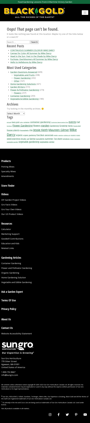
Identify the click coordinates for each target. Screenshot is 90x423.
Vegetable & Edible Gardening (24, 99)
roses (78, 135)
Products (6, 161)
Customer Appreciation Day (59, 122)
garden (45, 125)
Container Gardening (20, 96)
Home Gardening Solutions (23, 84)
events (72, 121)
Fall (78, 122)
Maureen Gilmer (59, 130)
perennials (49, 135)
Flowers (17, 93)
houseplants (24, 130)
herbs (70, 126)
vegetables (44, 142)
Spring (32, 138)
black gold (15, 122)
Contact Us (7, 328)
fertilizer (9, 126)
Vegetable (77, 139)
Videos (5, 194)
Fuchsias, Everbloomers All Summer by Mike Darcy (34, 59)
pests (56, 135)
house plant (77, 126)
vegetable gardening (29, 141)
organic (19, 135)
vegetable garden (12, 142)
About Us (6, 319)
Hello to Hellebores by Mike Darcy (26, 62)
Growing (63, 125)
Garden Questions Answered (23, 72)
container (26, 122)
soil (28, 139)
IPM (31, 130)
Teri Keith (58, 138)
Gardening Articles (11, 257)
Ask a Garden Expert (12, 292)
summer (49, 138)
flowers (37, 125)
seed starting (13, 138)
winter (51, 142)
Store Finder (7, 185)
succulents (40, 139)
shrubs (23, 139)
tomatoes (66, 139)
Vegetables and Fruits (24, 75)
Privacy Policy (8, 309)
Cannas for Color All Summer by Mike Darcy (30, 53)
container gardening (40, 122)
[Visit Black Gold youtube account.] (85, 414)
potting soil (66, 135)
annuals (9, 122)
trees (72, 139)
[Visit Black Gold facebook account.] (58, 414)
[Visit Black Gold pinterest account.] (76, 414)
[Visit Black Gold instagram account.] (50, 414)
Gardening (54, 125)
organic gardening (29, 135)
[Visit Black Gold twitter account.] (67, 414)
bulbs (21, 122)
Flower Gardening (22, 78)
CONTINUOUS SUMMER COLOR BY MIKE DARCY (32, 50)
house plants (13, 130)
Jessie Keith (40, 130)
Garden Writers (17, 87)
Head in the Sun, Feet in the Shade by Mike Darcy (33, 56)
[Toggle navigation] (85, 12)
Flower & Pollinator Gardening (24, 90)
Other (16, 81)
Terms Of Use (8, 300)
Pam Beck (40, 135)
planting (60, 135)
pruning (73, 135)
